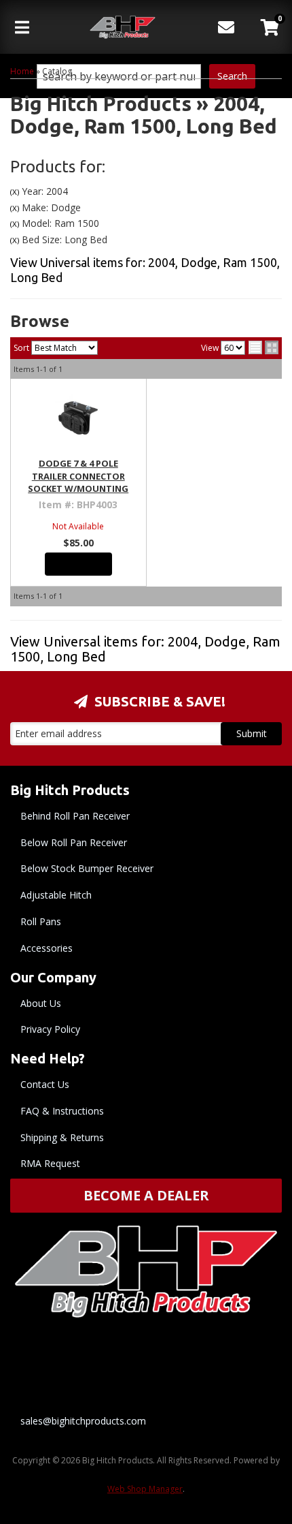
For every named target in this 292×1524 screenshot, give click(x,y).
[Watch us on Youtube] (171, 1368)
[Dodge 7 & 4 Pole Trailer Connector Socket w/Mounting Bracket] (78, 418)
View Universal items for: (145, 649)
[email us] (226, 17)
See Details (78, 563)
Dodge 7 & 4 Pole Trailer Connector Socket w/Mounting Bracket (78, 482)
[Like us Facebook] (102, 1368)
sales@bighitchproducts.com (83, 1420)
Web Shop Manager (145, 1489)
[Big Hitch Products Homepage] (123, 27)
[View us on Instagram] (241, 1368)
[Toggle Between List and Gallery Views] (263, 347)
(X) (14, 192)
